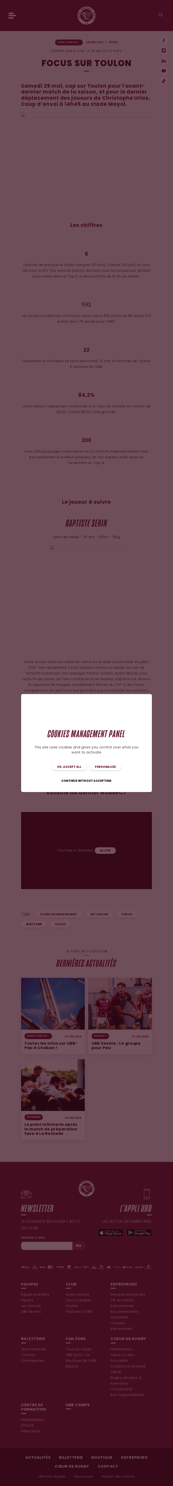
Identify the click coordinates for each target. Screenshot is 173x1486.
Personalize (105, 767)
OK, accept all (69, 767)
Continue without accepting (86, 781)
